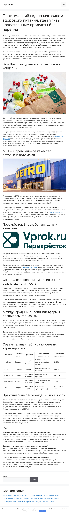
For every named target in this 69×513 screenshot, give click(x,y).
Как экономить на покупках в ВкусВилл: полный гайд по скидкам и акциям (31, 498)
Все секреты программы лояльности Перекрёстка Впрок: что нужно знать (31, 495)
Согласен (42, 510)
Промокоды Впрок (30, 267)
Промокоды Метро (56, 212)
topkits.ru (8, 4)
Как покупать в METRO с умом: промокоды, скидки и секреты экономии (30, 502)
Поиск (5, 476)
